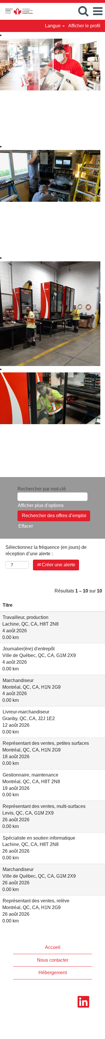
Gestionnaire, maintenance (30, 774)
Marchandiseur (18, 680)
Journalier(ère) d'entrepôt (29, 648)
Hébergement (52, 972)
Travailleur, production (25, 617)
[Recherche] (83, 11)
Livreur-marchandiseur (26, 711)
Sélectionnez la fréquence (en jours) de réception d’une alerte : (46, 550)
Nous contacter (52, 960)
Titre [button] (8, 605)
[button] (97, 11)
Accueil (52, 947)
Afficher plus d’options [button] (41, 505)
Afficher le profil (84, 25)
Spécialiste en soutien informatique (39, 838)
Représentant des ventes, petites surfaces (46, 743)
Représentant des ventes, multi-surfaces (44, 806)
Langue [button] (53, 25)
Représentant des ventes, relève (36, 900)
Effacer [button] (25, 526)
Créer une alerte (58, 564)
